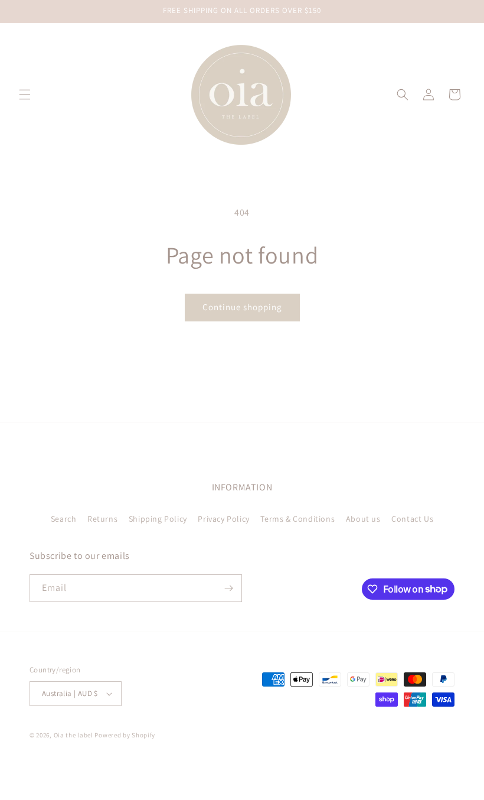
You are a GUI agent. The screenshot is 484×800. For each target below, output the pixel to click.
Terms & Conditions (297, 518)
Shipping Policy (158, 518)
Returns (102, 518)
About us (363, 518)
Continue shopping (242, 307)
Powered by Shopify (124, 735)
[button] (25, 95)
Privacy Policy (223, 518)
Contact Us (412, 518)
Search (64, 518)
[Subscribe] (228, 588)
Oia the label (73, 735)
